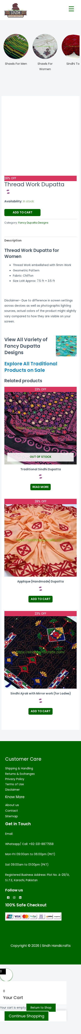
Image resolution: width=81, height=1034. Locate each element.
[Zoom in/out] (8, 1025)
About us (12, 805)
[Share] (43, 1025)
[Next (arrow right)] (25, 1031)
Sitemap (11, 816)
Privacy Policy (14, 779)
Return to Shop (41, 1008)
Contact (11, 811)
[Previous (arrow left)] (8, 1031)
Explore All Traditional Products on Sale (30, 367)
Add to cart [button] (40, 599)
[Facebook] (8, 898)
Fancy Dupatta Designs (33, 222)
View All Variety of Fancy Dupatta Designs (26, 346)
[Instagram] (14, 898)
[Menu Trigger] (71, 9)
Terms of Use (14, 784)
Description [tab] (13, 241)
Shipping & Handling (19, 768)
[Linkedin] (20, 898)
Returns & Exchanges (20, 774)
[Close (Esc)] (60, 1025)
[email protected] (26, 834)
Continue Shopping (26, 1016)
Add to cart (22, 212)
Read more (40, 487)
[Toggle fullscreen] (25, 1025)
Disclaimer (12, 790)
